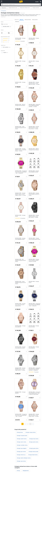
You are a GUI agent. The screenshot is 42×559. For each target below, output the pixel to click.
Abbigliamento (26, 470)
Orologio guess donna (33, 448)
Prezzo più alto (35, 19)
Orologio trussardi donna (22, 435)
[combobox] (21, 4)
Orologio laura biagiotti (21, 448)
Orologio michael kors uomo (13, 7)
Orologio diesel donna (32, 454)
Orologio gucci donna (21, 451)
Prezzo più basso (28, 19)
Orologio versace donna (30, 432)
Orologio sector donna (21, 441)
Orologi (18, 470)
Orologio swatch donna (21, 438)
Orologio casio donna (36, 7)
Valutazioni (17, 21)
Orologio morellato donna (22, 445)
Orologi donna (4, 10)
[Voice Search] (40, 4)
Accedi (36, 1)
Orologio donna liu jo (21, 454)
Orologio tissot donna (33, 438)
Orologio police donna (33, 441)
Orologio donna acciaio (33, 451)
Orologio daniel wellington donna (25, 7)
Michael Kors (4, 7)
